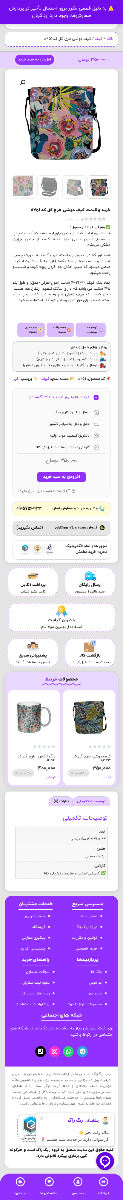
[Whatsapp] (68, 1051)
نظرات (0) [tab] (61, 801)
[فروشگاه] (103, 1181)
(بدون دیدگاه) (74, 219)
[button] (22, 82)
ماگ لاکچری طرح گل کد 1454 (37, 758)
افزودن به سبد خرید (34, 59)
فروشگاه (103, 1193)
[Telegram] (82, 1051)
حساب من (78, 1193)
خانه (109, 39)
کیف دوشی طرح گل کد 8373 (92, 758)
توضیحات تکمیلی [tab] (91, 801)
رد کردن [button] (39, 15)
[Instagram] (54, 1051)
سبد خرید (20, 1193)
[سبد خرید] (20, 1181)
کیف (99, 39)
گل (16, 379)
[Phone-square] (40, 1051)
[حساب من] (77, 1181)
